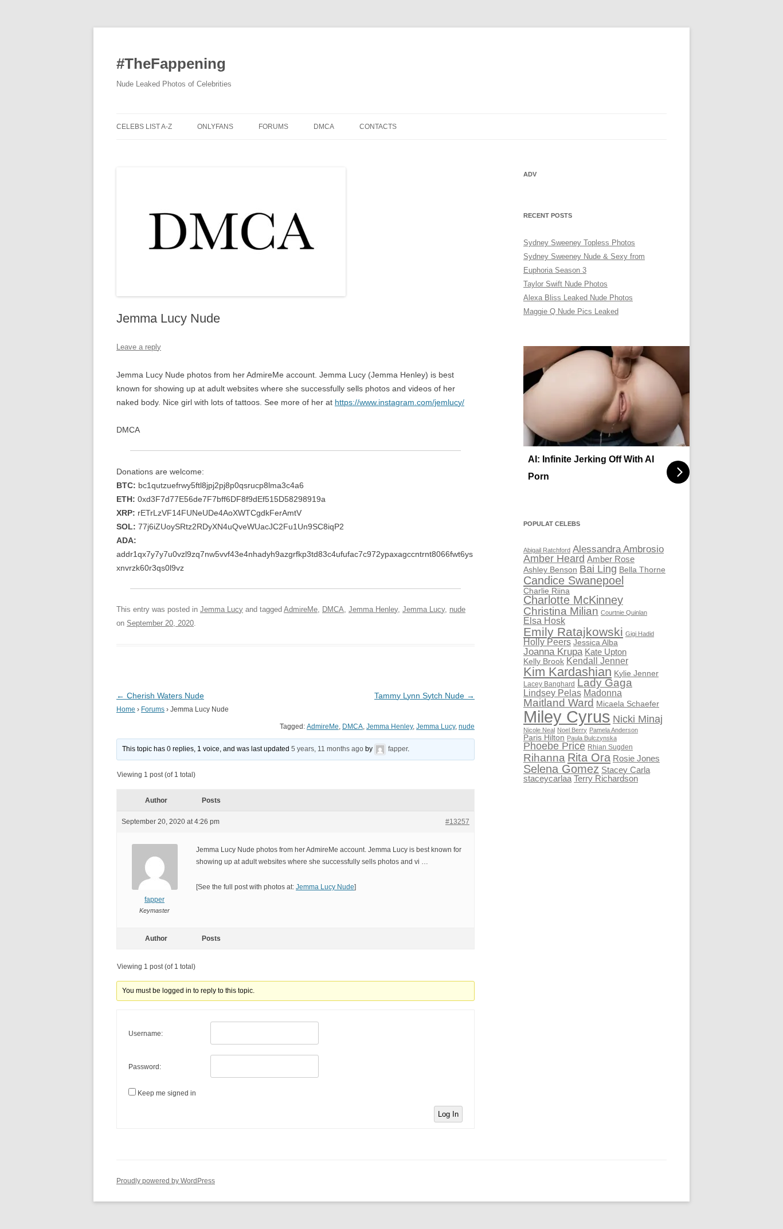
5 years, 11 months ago (327, 749)
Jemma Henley (373, 609)
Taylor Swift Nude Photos (565, 284)
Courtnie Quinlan (624, 612)
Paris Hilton (544, 737)
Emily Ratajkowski (573, 631)
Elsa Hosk (544, 621)
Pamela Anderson (613, 730)
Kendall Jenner (597, 661)
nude (457, 609)
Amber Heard (554, 558)
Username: (145, 1034)
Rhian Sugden (610, 747)
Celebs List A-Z (144, 127)
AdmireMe (301, 609)
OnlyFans (215, 127)
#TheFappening (171, 63)
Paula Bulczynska (592, 738)
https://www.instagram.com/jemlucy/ (399, 402)
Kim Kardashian (567, 672)
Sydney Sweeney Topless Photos (579, 242)
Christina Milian (560, 611)
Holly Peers (547, 642)
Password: (144, 1067)
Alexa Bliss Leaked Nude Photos (578, 297)
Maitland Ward (558, 703)
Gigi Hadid (639, 633)
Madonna (603, 693)
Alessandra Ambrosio (618, 549)
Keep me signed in (167, 1093)
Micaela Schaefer (627, 704)
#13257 (457, 822)
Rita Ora (588, 757)
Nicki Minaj (638, 719)
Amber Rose (611, 559)
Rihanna (544, 758)
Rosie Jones (636, 758)
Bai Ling (598, 569)
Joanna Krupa (552, 651)
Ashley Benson (550, 570)
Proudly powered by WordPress (165, 1181)
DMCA (324, 127)
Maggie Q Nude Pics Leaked (570, 311)
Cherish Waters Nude (160, 695)
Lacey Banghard (549, 684)
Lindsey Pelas (552, 693)
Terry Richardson (606, 778)
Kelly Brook (543, 661)
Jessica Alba (595, 642)
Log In (448, 1114)
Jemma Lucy (221, 609)
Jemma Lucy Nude (325, 887)
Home (125, 709)
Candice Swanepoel (573, 580)
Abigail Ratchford (546, 550)
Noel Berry (572, 730)
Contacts (378, 127)
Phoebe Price (554, 746)
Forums (273, 127)
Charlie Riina (546, 591)
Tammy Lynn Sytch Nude (424, 695)
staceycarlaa (547, 778)
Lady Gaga (604, 683)
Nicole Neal (539, 730)
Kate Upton (606, 652)
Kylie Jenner (636, 673)
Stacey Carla (625, 770)
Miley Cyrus (566, 716)
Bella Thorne (642, 570)
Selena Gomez (561, 769)
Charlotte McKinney (573, 600)
